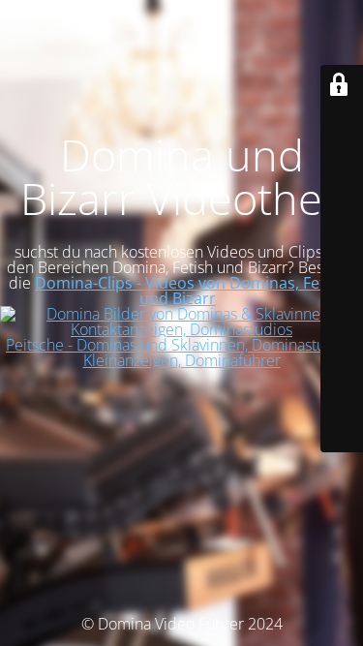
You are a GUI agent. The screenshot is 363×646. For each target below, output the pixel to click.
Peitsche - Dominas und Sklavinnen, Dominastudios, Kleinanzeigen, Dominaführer (181, 352)
